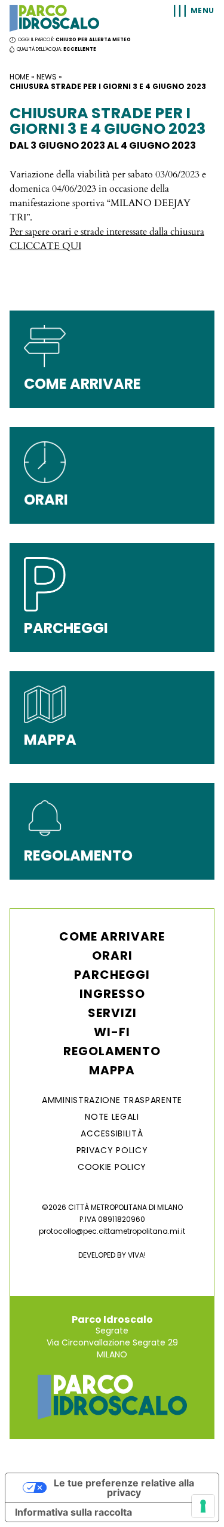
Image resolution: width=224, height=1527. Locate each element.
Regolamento (112, 1051)
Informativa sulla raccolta (73, 1512)
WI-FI (112, 1032)
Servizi (112, 1012)
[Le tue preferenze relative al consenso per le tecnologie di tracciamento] (203, 1506)
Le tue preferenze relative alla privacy (124, 1487)
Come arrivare (112, 936)
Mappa (112, 1070)
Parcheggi (112, 974)
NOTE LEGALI (112, 1117)
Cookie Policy (112, 1167)
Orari (112, 955)
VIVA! (137, 1255)
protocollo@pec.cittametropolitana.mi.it (112, 1231)
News (46, 77)
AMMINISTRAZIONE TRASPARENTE (112, 1100)
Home (19, 77)
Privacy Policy (112, 1150)
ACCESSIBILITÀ (112, 1133)
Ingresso (112, 993)
